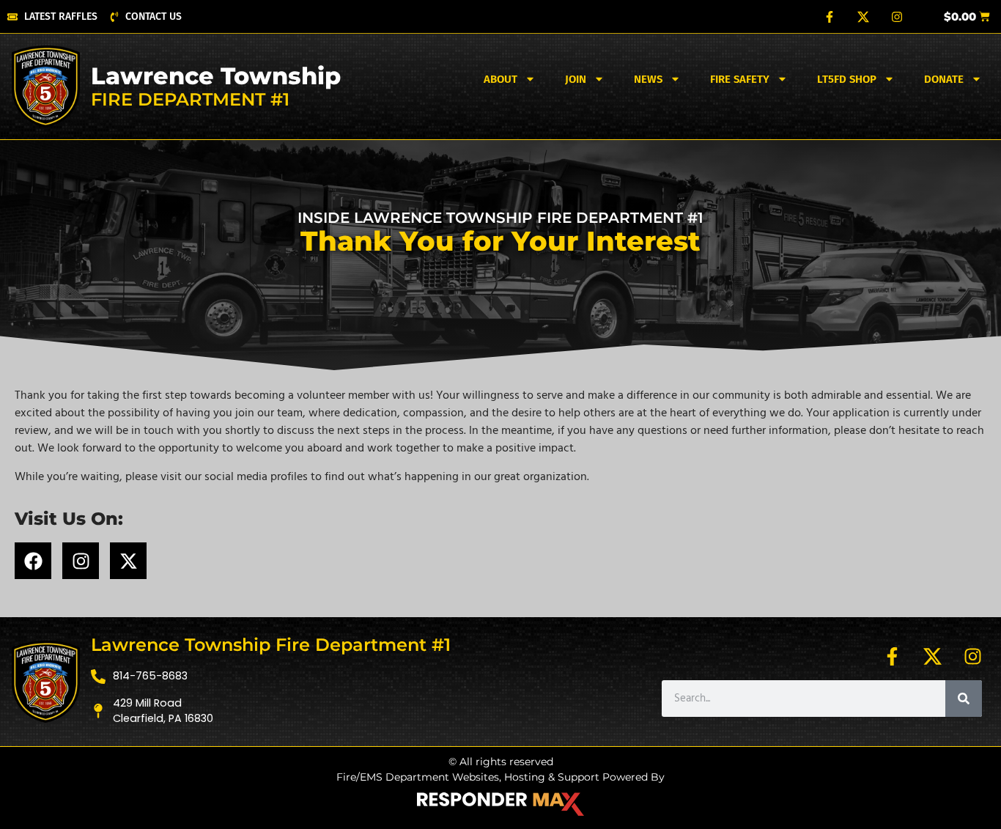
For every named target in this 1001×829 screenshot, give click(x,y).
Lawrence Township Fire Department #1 (271, 644)
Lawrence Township (216, 76)
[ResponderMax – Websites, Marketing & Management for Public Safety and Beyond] (500, 804)
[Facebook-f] (829, 17)
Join (575, 79)
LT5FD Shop (846, 79)
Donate (944, 79)
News (648, 79)
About (500, 79)
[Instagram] (897, 17)
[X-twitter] (128, 560)
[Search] (963, 698)
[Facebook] (33, 560)
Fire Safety (739, 79)
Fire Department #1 (190, 99)
